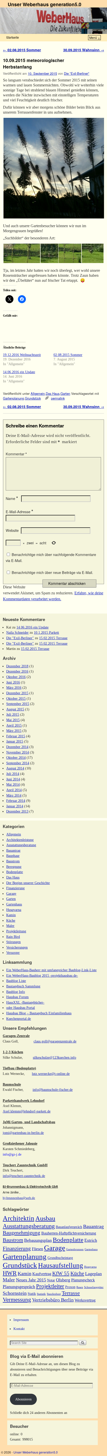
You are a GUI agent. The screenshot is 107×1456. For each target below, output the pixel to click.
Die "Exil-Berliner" (76, 73)
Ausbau (45, 1218)
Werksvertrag (85, 1300)
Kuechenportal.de (18, 1019)
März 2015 (13, 731)
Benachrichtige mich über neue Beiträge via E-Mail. (52, 572)
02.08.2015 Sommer (22, 49)
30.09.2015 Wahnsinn (83, 49)
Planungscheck (83, 1280)
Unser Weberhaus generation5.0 (44, 4)
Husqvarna (13, 910)
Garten (65, 393)
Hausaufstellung (60, 1265)
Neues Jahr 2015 (31, 1279)
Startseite (12, 37)
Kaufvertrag (41, 1273)
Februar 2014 (15, 801)
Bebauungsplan (38, 1240)
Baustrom (13, 861)
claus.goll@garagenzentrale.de (55, 1041)
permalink (58, 398)
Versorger (13, 953)
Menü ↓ (94, 37)
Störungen (13, 942)
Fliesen (37, 1249)
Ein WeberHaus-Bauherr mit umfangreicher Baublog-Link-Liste (51, 970)
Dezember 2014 (17, 747)
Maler (10, 926)
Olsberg (63, 1279)
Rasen (79, 1287)
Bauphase (12, 856)
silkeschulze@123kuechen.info (54, 1057)
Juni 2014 (13, 779)
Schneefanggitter (94, 1287)
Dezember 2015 (17, 693)
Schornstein (15, 1293)
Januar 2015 (14, 741)
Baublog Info (15, 992)
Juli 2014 (12, 774)
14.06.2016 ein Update (19, 372)
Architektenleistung (20, 840)
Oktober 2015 (16, 698)
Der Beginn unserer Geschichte (28, 883)
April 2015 (14, 725)
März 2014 (13, 795)
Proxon (70, 1287)
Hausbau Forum (17, 997)
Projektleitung (16, 931)
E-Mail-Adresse (19, 511)
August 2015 (15, 709)
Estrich (90, 1240)
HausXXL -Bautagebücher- (25, 1002)
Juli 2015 (12, 714)
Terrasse (71, 1293)
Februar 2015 (15, 736)
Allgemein (38, 393)
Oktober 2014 (16, 758)
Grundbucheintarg (60, 1258)
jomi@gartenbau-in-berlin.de (23, 1133)
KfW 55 (60, 1273)
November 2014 (17, 752)
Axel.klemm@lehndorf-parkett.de (27, 1111)
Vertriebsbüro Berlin (53, 1300)
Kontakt (19, 1329)
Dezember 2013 (17, 811)
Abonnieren (23, 1399)
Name (12, 498)
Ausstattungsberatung (21, 845)
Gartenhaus (14, 904)
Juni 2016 (13, 682)
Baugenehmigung (21, 1233)
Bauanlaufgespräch (69, 1227)
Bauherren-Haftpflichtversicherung (68, 1233)
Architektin (18, 1218)
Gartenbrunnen (75, 1249)
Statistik (41, 1294)
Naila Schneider (17, 632)
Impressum (21, 1320)
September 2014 (17, 763)
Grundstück (33, 398)
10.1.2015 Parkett (46, 632)
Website (12, 530)
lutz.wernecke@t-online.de (51, 1074)
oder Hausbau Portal (20, 1008)
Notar (51, 1280)
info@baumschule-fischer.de (53, 1090)
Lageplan (93, 1273)
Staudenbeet (54, 1294)
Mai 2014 (13, 784)
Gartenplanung (13, 398)
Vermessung (17, 1299)
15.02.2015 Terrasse (53, 638)
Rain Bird (13, 937)
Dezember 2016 (17, 671)
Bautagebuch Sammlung (23, 986)
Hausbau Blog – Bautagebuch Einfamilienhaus (38, 1013)
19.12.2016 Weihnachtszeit (22, 355)
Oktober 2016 (16, 677)
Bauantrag (13, 850)
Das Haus (52, 393)
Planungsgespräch (19, 1286)
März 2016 (13, 688)
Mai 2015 (13, 720)
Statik (32, 1294)
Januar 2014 (14, 806)
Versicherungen (17, 947)
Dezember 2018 (17, 666)
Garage (11, 894)
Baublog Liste (16, 981)
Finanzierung (15, 888)
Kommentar (16, 453)
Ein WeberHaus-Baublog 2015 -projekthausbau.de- (42, 975)
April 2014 (14, 790)
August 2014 (15, 768)
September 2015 (17, 704)
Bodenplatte (14, 872)
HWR (10, 1273)
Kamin (11, 915)
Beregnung (13, 867)
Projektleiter (50, 1286)
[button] (53, 168)
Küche (10, 920)
